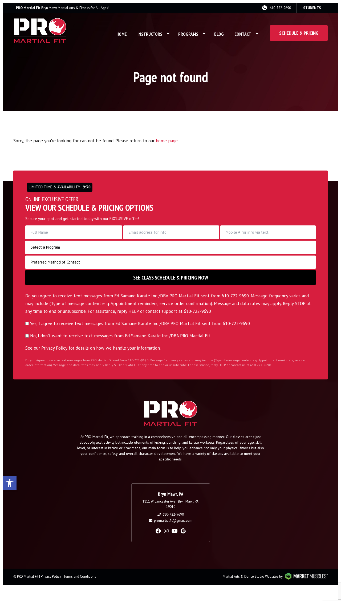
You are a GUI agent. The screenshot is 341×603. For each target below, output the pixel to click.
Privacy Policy (54, 348)
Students (312, 8)
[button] (10, 483)
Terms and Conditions (79, 576)
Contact (242, 34)
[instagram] (166, 531)
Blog (219, 34)
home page (167, 141)
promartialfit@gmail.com (173, 520)
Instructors (149, 34)
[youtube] (175, 531)
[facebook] (158, 531)
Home (121, 34)
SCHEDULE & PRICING (298, 33)
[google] (183, 531)
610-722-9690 (280, 8)
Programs (188, 34)
